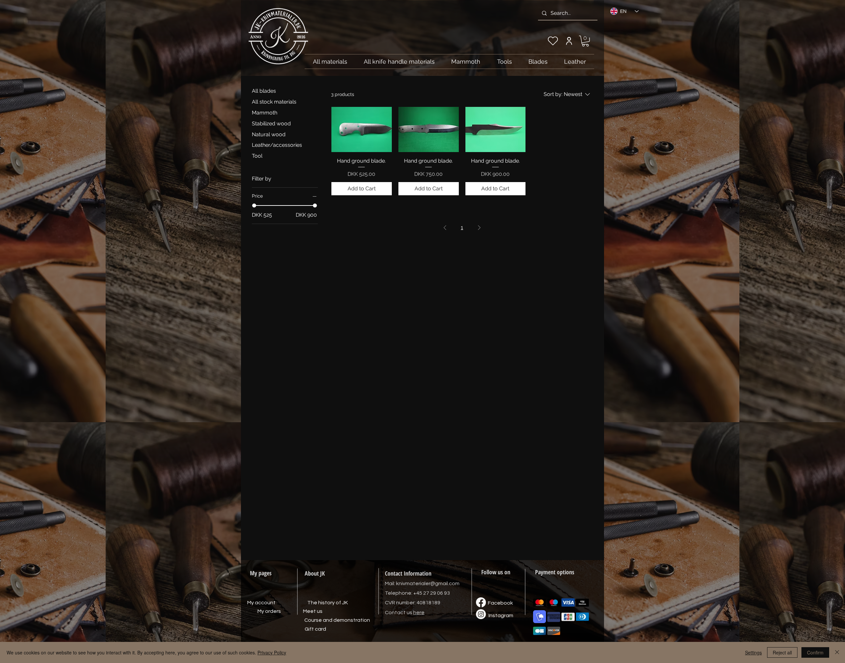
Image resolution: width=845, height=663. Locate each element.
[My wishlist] (552, 40)
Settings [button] (753, 652)
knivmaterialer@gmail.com (427, 583)
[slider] (254, 205)
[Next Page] (479, 227)
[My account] (569, 41)
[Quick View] (361, 129)
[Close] (837, 652)
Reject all (782, 652)
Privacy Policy (271, 652)
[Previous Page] (445, 227)
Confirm (815, 652)
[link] (585, 41)
